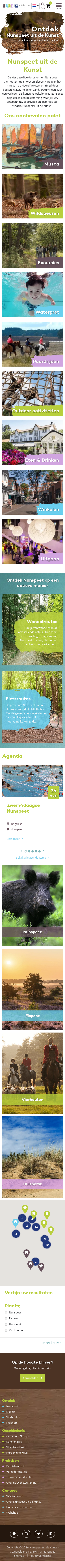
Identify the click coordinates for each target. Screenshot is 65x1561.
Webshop (12, 1512)
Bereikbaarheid (15, 1466)
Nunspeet (15, 1312)
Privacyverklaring (40, 1555)
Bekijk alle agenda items (31, 857)
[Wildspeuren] (32, 195)
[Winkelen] (32, 492)
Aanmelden (31, 1378)
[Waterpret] (32, 294)
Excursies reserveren (19, 1507)
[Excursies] (32, 245)
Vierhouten (16, 1330)
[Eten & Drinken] (32, 442)
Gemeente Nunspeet (19, 1436)
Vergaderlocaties (16, 1471)
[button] (21, 851)
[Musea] (32, 146)
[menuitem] (35, 6)
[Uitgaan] (32, 541)
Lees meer (13, 838)
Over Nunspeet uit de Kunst (23, 1501)
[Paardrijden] (32, 344)
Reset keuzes (51, 1343)
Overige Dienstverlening (21, 1482)
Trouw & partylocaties (19, 1477)
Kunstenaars (14, 1441)
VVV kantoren (14, 1496)
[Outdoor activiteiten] (32, 393)
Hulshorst (15, 1324)
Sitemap (19, 1555)
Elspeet (13, 1318)
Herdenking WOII (17, 1452)
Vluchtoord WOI (16, 1447)
